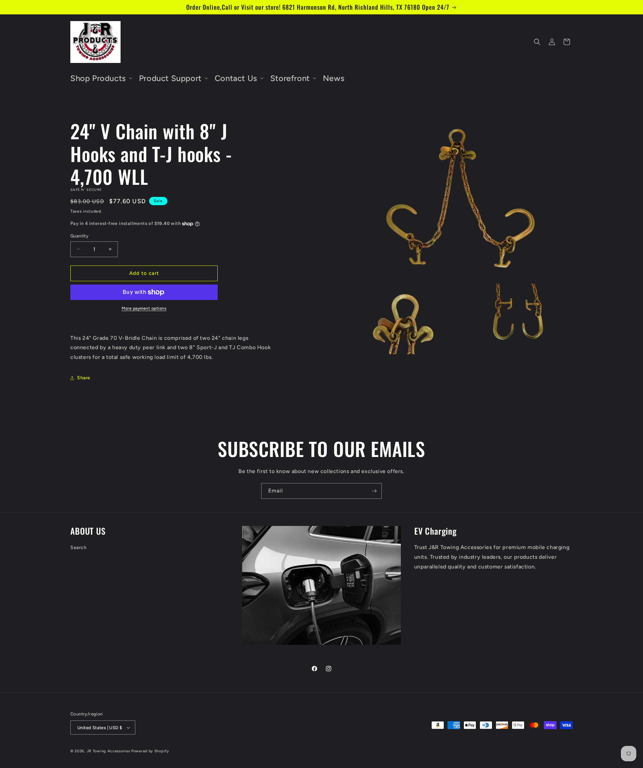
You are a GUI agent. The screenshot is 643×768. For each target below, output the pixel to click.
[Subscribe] (374, 491)
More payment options (144, 308)
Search (78, 548)
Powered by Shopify (150, 751)
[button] (100, 78)
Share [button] (83, 378)
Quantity (79, 235)
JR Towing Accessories (108, 751)
